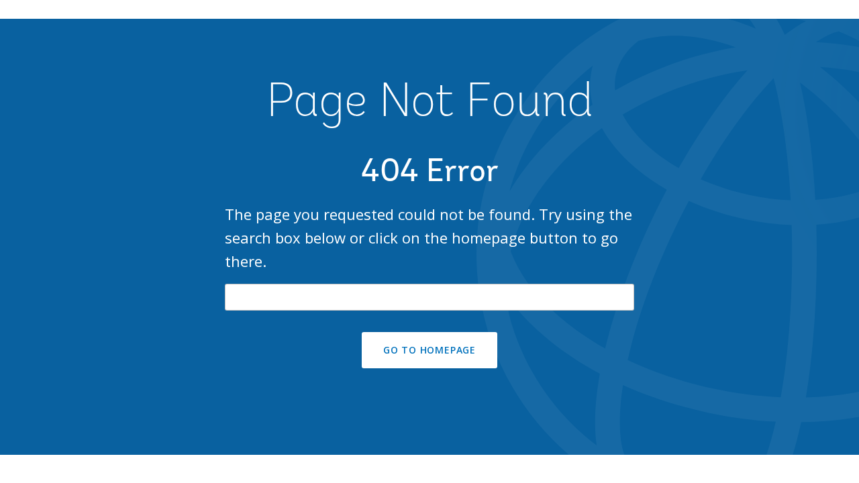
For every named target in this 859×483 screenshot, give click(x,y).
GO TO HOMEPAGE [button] (429, 349)
